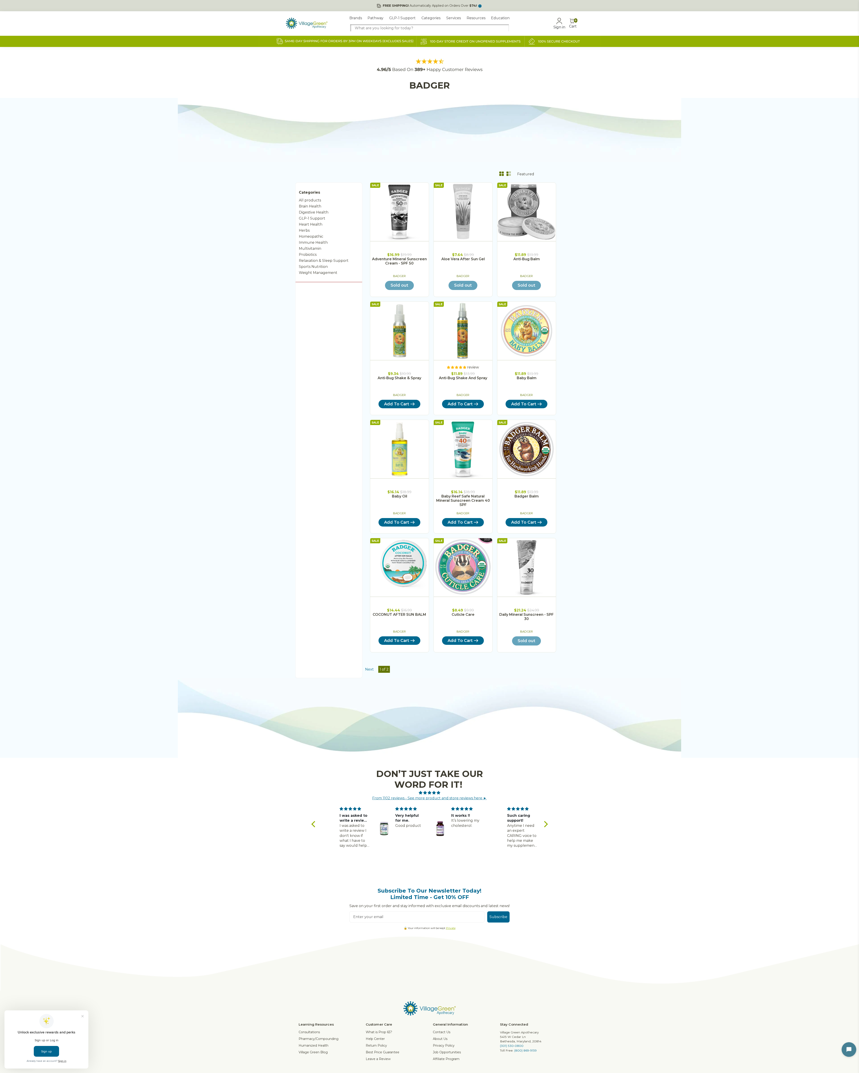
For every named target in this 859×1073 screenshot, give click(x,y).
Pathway (375, 18)
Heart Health (310, 224)
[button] (314, 824)
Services (453, 18)
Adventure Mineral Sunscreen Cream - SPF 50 (399, 261)
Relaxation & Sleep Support (324, 260)
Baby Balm (526, 378)
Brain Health (310, 206)
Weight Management (318, 273)
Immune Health (313, 242)
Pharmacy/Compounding (318, 1039)
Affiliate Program (446, 1059)
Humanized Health (313, 1045)
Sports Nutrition (313, 267)
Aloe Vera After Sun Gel (463, 259)
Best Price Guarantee (382, 1052)
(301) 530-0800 (511, 1046)
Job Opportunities (447, 1052)
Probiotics (308, 254)
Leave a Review (378, 1059)
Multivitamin (310, 248)
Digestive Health (313, 212)
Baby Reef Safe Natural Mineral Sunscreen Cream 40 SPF (463, 500)
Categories (430, 18)
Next (369, 669)
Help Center (375, 1039)
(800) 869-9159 (525, 1050)
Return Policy (376, 1045)
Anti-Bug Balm (526, 259)
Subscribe (498, 917)
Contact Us (441, 1032)
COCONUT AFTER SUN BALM (399, 614)
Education (500, 18)
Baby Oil (399, 496)
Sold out (399, 285)
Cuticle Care (463, 614)
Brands (355, 18)
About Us (440, 1039)
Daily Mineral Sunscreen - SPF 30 (526, 616)
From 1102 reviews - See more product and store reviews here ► (429, 798)
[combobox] (429, 28)
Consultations (309, 1032)
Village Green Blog (313, 1052)
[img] (429, 793)
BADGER (399, 276)
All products (310, 200)
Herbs (304, 230)
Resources (476, 18)
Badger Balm (527, 496)
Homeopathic (311, 236)
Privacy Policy (444, 1045)
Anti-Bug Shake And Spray (463, 378)
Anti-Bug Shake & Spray (399, 378)
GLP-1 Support (402, 18)
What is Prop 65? (379, 1032)
